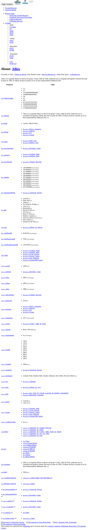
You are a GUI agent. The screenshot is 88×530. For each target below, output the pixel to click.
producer (5, 155)
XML (11, 35)
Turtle (11, 31)
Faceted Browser (11, 8)
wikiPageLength (8, 239)
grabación (7, 318)
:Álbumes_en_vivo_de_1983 (36, 434)
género (6, 329)
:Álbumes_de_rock (32, 435)
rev (4, 381)
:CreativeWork (30, 443)
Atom (11, 40)
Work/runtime (7, 98)
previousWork (7, 148)
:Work (26, 453)
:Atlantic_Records (32, 162)
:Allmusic (29, 381)
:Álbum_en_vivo (32, 387)
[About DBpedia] (18, 4)
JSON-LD (13, 64)
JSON (11, 33)
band (4, 123)
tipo (4, 387)
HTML (11, 50)
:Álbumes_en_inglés (33, 430)
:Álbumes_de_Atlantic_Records (37, 428)
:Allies (29, 484)
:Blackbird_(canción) (33, 395)
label (4, 472)
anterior (6, 272)
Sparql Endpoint (10, 10)
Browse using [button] (9, 13)
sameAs (7, 513)
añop (5, 289)
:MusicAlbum (29, 445)
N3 (10, 29)
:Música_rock (30, 143)
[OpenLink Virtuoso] (12, 522)
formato (6, 309)
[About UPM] (28, 4)
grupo (5, 324)
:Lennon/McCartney (33, 260)
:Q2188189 (29, 447)
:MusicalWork (29, 457)
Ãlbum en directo (20, 74)
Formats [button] (8, 23)
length (5, 350)
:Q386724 (29, 449)
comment (5, 464)
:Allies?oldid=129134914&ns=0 (37, 478)
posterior (6, 370)
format (4, 132)
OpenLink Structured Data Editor (20, 17)
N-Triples (12, 27)
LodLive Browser (15, 19)
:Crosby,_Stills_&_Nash (34, 324)
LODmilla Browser (16, 21)
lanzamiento (7, 335)
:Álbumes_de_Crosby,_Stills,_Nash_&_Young (42, 432)
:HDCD (29, 131)
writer (4, 255)
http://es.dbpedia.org (48, 74)
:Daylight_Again (32, 148)
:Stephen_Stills (31, 156)
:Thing (26, 441)
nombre (6, 364)
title (3, 210)
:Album (26, 455)
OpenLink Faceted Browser (18, 15)
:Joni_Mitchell (31, 258)
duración (6, 301)
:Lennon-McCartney (33, 416)
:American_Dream (32, 193)
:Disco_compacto (32, 129)
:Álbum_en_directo (32, 227)
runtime (5, 177)
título (5, 402)
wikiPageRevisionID (9, 245)
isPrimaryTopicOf (8, 484)
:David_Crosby (31, 256)
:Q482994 (29, 451)
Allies (16, 69)
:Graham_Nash (31, 154)
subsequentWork (8, 193)
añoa (5, 277)
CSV (11, 62)
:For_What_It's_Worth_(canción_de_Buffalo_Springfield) (45, 393)
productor (6, 376)
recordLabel (6, 162)
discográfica (7, 295)
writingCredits (8, 422)
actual (5, 266)
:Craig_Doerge (31, 254)
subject (4, 432)
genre (4, 142)
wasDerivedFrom (8, 478)
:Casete (28, 135)
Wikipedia (26, 526)
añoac (5, 283)
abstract (5, 116)
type (4, 227)
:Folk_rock (30, 141)
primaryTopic (8, 518)
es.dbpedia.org (75, 74)
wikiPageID (6, 233)
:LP (27, 133)
